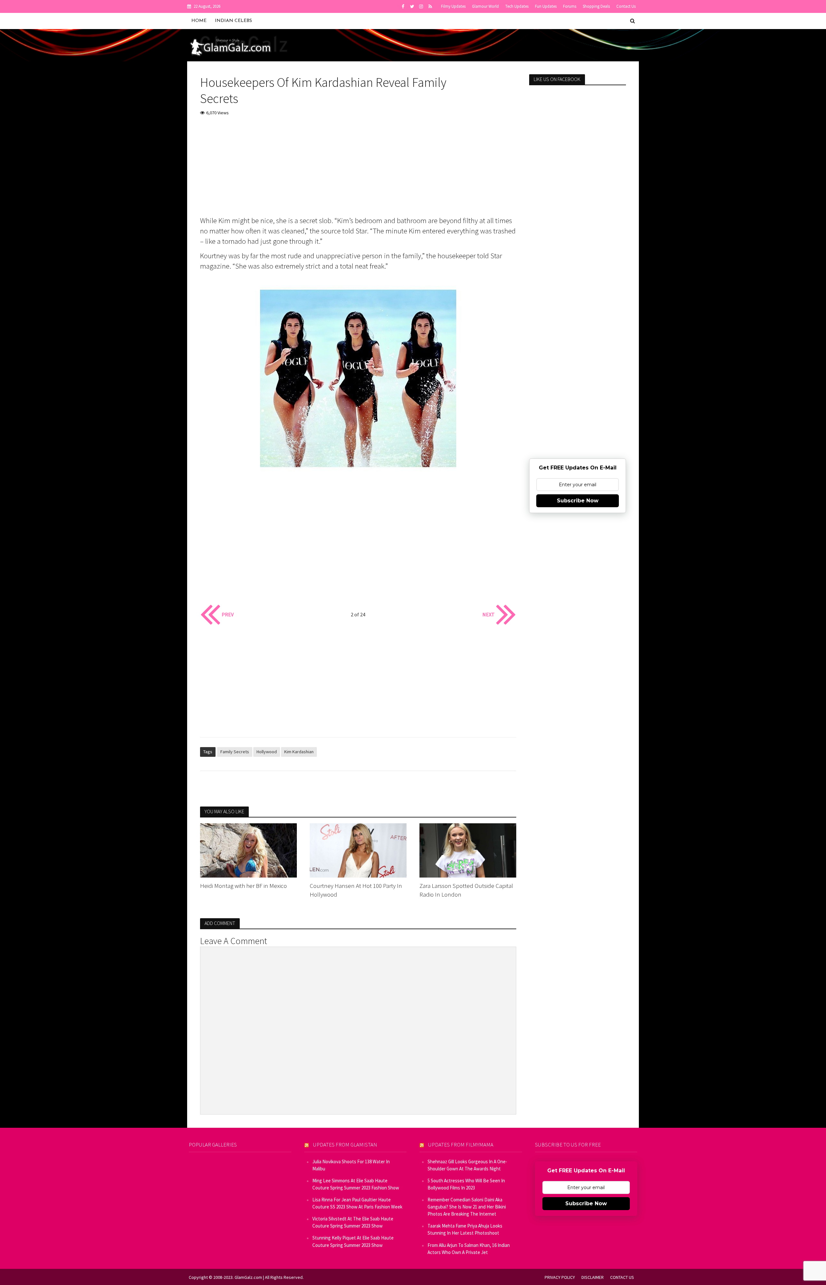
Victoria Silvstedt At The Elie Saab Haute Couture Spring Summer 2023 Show (352, 1222)
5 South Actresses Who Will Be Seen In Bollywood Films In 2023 (466, 1184)
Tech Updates (517, 6)
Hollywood (267, 752)
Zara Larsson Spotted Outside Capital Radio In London (466, 890)
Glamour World (485, 6)
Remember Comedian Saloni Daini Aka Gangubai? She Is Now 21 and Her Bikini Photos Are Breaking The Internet (467, 1207)
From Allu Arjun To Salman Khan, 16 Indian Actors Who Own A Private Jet (469, 1248)
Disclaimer (592, 1277)
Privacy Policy (560, 1277)
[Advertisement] (358, 170)
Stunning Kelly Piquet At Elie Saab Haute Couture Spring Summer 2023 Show (353, 1241)
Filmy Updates (453, 6)
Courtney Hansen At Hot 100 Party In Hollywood (356, 890)
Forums (569, 6)
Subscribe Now (578, 501)
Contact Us (626, 6)
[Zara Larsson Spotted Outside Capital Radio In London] (467, 850)
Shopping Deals (596, 6)
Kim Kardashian (299, 752)
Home (198, 20)
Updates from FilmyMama (460, 1144)
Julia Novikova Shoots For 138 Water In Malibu (351, 1165)
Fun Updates (546, 6)
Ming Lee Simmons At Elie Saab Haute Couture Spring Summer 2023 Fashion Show (355, 1184)
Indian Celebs (233, 20)
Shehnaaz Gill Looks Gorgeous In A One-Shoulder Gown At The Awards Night (467, 1165)
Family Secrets (234, 752)
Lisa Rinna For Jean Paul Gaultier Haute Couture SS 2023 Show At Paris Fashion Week (357, 1203)
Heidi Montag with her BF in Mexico (243, 885)
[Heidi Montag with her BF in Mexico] (248, 850)
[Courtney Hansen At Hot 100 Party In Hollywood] (358, 850)
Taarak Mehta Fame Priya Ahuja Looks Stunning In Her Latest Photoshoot (465, 1229)
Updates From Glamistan (345, 1144)
